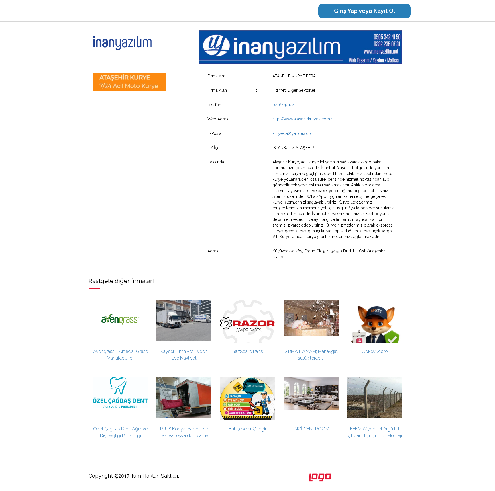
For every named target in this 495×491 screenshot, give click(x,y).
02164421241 (284, 104)
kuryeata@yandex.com (293, 133)
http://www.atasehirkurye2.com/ (302, 119)
